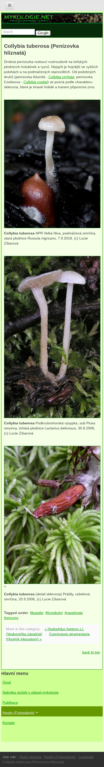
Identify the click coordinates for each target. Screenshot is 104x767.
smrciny (12, 618)
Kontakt (9, 723)
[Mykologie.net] (52, 18)
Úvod (7, 682)
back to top (91, 652)
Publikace (10, 702)
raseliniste (75, 613)
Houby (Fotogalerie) (19, 713)
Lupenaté (86, 757)
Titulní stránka (30, 757)
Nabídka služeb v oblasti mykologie (31, 692)
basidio (37, 613)
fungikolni (55, 613)
